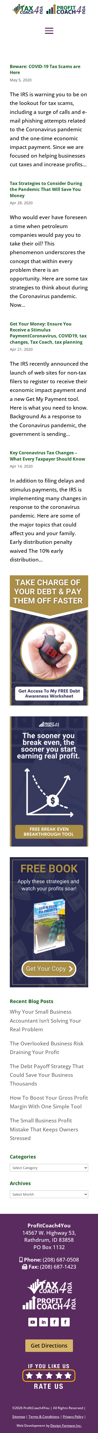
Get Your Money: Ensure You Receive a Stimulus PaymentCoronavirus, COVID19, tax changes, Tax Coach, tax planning (48, 333)
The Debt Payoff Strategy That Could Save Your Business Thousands (47, 1075)
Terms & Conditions (44, 1416)
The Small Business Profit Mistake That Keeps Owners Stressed (44, 1129)
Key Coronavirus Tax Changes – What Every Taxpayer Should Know (47, 456)
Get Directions (49, 1345)
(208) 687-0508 (61, 1259)
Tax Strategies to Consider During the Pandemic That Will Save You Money (46, 189)
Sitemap (18, 1416)
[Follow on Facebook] (54, 1322)
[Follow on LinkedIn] (43, 1322)
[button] (49, 30)
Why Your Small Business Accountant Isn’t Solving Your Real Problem (45, 1020)
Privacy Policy (73, 1416)
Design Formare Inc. (66, 1425)
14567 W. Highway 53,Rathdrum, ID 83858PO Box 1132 (49, 1240)
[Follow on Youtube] (32, 1322)
